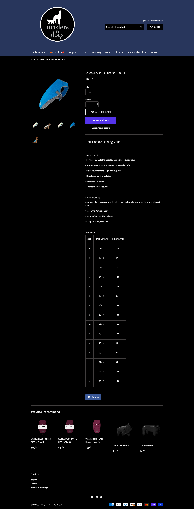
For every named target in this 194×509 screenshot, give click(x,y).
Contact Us (35, 483)
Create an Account (156, 20)
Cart (156, 26)
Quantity (88, 99)
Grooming (96, 52)
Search (34, 479)
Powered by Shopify (56, 505)
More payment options (101, 127)
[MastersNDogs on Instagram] (96, 497)
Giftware (119, 52)
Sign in (144, 20)
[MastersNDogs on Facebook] (91, 497)
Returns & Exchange (39, 487)
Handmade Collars (137, 52)
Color (87, 87)
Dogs (72, 52)
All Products (39, 52)
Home (33, 59)
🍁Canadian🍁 (57, 52)
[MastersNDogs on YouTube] (101, 497)
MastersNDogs (41, 505)
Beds (107, 52)
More (154, 52)
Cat (83, 52)
